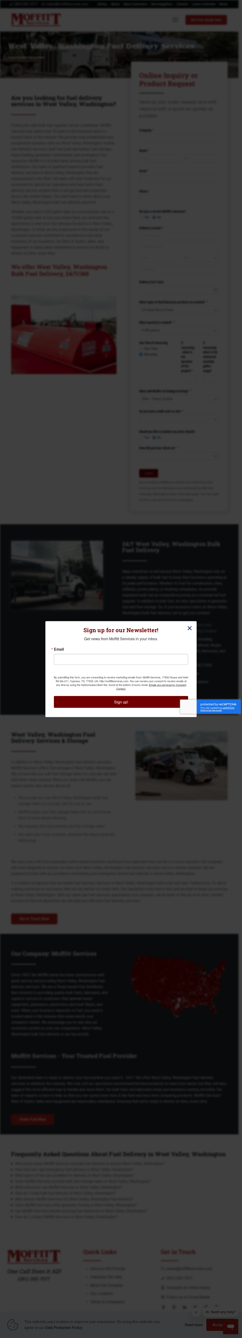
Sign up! (121, 701)
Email (59, 649)
